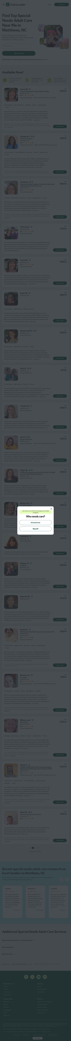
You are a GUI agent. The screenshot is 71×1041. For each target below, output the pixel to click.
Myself (35, 529)
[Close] (51, 508)
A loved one (35, 523)
